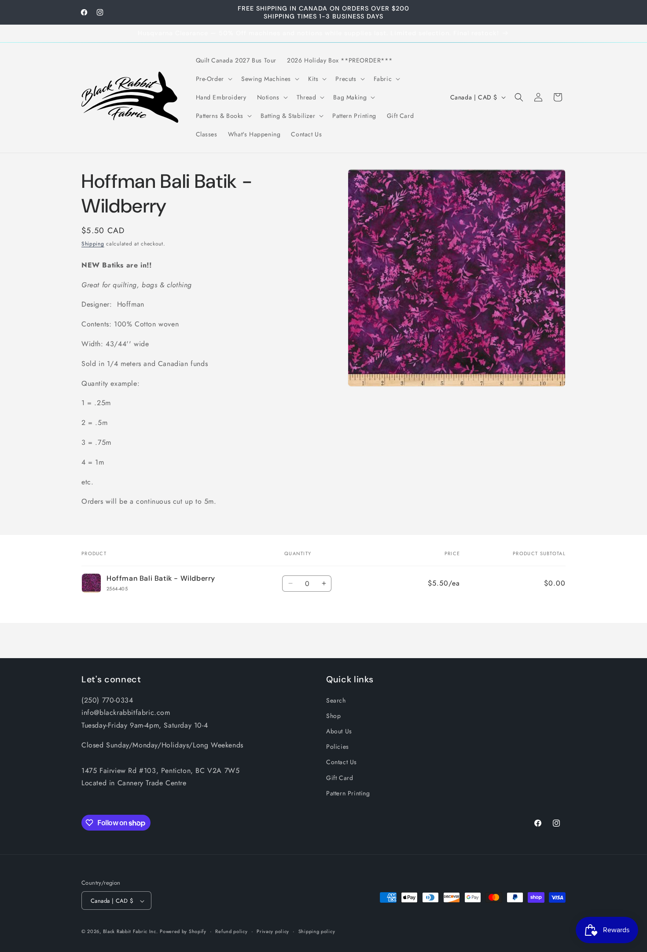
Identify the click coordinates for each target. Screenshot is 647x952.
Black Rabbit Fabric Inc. (130, 931)
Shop (333, 715)
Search (336, 700)
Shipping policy (316, 931)
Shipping (92, 244)
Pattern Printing (348, 792)
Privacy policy (273, 931)
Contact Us (341, 762)
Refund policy (231, 931)
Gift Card (339, 777)
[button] (213, 79)
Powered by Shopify (183, 931)
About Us (339, 730)
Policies (337, 746)
